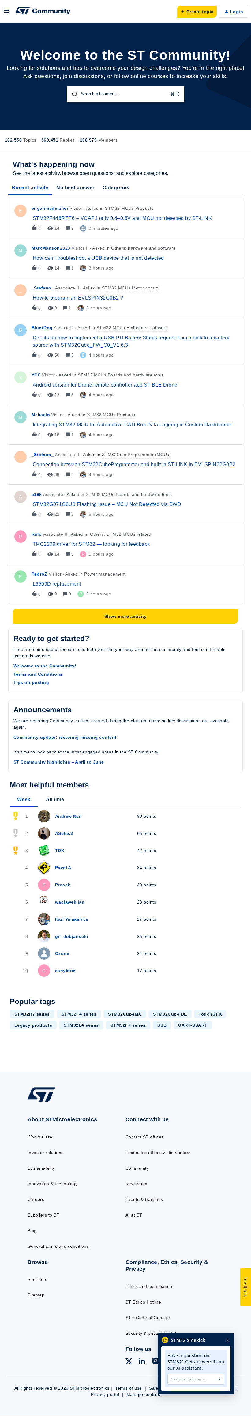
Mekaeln (41, 414)
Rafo (37, 534)
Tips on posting (31, 682)
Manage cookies (143, 1394)
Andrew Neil (68, 816)
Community (137, 1168)
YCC (36, 374)
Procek (62, 884)
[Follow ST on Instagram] (155, 1361)
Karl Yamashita (71, 919)
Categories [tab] (116, 187)
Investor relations (46, 1152)
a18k (37, 494)
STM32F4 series (79, 1014)
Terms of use (128, 1388)
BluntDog (42, 327)
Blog (32, 1230)
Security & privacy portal (151, 1333)
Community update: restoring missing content (65, 737)
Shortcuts (37, 1279)
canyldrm (65, 970)
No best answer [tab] (75, 187)
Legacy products (33, 1025)
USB (162, 1025)
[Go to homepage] (47, 1101)
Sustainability (41, 1168)
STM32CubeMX (124, 1014)
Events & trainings (144, 1199)
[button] (6, 12)
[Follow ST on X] (129, 1362)
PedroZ (39, 574)
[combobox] (125, 94)
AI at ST (134, 1215)
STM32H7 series (32, 1014)
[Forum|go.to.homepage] (42, 12)
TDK (59, 850)
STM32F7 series (128, 1025)
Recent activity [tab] (30, 187)
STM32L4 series (81, 1025)
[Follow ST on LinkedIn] (141, 1361)
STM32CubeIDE (170, 1014)
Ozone (62, 953)
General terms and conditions (58, 1246)
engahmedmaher (50, 208)
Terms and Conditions (38, 674)
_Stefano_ (43, 287)
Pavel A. (64, 867)
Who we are (40, 1136)
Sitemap (36, 1295)
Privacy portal (105, 1394)
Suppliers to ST (43, 1215)
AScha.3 (64, 833)
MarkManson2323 (51, 248)
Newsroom (137, 1183)
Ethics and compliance (149, 1286)
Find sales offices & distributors (158, 1152)
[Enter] (72, 94)
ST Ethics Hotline (143, 1302)
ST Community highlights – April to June (58, 762)
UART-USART (193, 1025)
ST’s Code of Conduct (148, 1317)
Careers (36, 1199)
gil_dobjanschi (71, 936)
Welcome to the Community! (44, 665)
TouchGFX (210, 1014)
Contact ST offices (145, 1136)
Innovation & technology (52, 1183)
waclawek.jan (70, 902)
